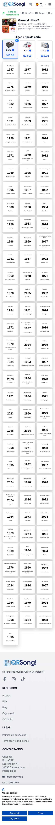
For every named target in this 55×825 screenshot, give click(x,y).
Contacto (7, 719)
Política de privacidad (14, 734)
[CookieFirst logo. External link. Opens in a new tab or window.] (3, 789)
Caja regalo (8, 713)
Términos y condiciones (15, 740)
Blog (4, 707)
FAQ (4, 701)
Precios (6, 695)
